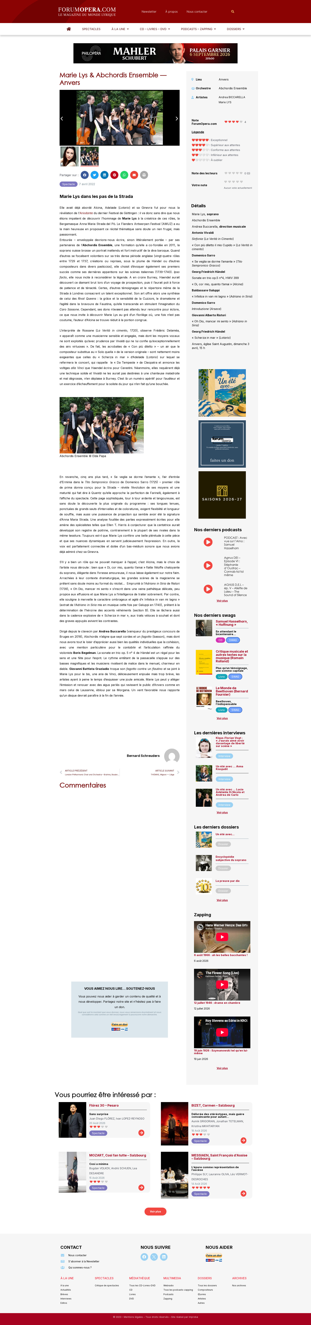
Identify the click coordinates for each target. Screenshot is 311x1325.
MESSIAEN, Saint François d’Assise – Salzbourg (219, 1156)
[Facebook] (144, 1257)
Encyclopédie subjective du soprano (231, 858)
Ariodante (87, 213)
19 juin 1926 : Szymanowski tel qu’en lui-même (221, 1052)
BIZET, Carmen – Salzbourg (213, 1105)
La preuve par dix (228, 881)
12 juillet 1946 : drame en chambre (217, 1002)
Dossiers (234, 29)
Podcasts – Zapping (196, 29)
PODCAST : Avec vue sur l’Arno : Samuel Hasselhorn (235, 543)
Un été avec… (225, 834)
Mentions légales (134, 1317)
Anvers (224, 79)
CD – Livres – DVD (153, 29)
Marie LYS (225, 102)
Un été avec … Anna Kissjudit (229, 768)
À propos (171, 11)
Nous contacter (197, 11)
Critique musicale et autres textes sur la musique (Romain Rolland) (232, 656)
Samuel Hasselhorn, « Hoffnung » (232, 622)
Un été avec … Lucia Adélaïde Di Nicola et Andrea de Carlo (230, 792)
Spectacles (91, 29)
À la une (118, 29)
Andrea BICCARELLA (232, 97)
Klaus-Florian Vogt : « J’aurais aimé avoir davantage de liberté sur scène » (230, 742)
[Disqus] (120, 838)
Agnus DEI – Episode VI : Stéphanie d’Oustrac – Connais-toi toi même (234, 566)
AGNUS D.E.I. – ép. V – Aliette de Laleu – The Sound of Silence (235, 590)
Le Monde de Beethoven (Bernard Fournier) (232, 691)
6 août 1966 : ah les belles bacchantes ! (221, 955)
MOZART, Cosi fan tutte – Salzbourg (117, 1155)
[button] (120, 29)
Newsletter (149, 11)
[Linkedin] (164, 1257)
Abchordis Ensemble (233, 88)
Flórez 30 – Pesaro (104, 1105)
